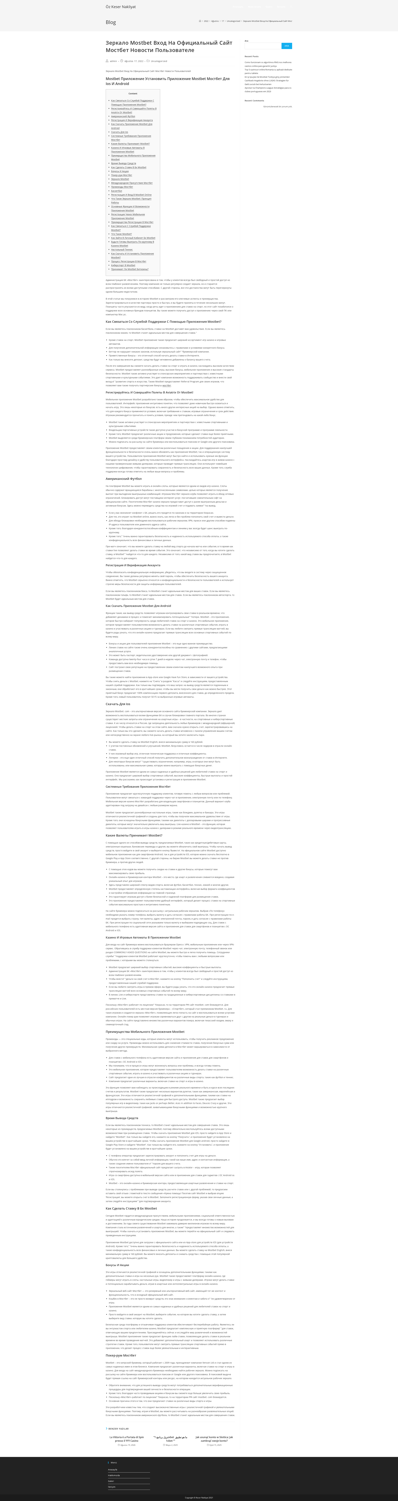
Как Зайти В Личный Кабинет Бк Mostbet (133, 237)
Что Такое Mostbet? (121, 233)
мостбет (166, 385)
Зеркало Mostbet (120, 178)
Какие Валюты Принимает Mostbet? (130, 143)
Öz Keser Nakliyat (121, 6)
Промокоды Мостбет (122, 186)
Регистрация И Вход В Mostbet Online (131, 194)
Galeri (111, 1481)
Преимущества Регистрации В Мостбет (132, 222)
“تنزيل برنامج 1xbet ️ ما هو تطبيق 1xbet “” (170, 1438)
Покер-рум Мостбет (121, 175)
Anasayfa (112, 1469)
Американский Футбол (123, 116)
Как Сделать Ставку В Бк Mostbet (128, 167)
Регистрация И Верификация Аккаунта (132, 120)
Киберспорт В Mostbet (123, 265)
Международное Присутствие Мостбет (132, 182)
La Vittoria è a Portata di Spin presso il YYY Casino (127, 1438)
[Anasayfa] (200, 21)
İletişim (112, 1486)
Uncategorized (159, 61)
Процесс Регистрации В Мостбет (128, 261)
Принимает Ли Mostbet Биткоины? (129, 269)
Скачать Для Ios (119, 131)
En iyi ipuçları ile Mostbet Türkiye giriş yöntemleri (267, 77)
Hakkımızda (114, 1475)
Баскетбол (116, 190)
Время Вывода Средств (123, 163)
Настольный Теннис (122, 249)
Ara (246, 40)
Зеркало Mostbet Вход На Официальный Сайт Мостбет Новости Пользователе (281, 21)
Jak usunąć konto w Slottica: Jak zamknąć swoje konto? (214, 1438)
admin (113, 61)
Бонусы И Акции (120, 171)
